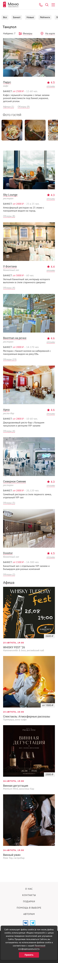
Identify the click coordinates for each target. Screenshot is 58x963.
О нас (29, 889)
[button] (7, 57)
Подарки (29, 901)
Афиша (8, 583)
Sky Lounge (10, 194)
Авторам (29, 914)
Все (5, 17)
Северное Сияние (14, 481)
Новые (30, 17)
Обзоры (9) (24, 106)
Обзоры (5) (9, 502)
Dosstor (8, 553)
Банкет (16, 17)
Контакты (29, 895)
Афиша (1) (8, 106)
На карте (50, 33)
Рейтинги (45, 17)
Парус (7, 82)
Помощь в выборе (29, 907)
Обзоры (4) (9, 287)
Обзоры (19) (9, 359)
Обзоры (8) (9, 216)
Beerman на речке (14, 338)
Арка (6, 409)
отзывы (51, 86)
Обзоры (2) (9, 574)
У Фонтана (10, 266)
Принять (29, 955)
